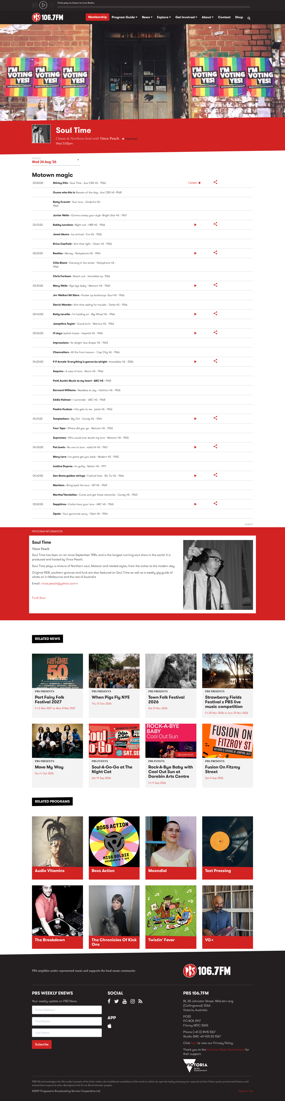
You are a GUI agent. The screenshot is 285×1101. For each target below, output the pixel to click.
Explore (163, 17)
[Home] (49, 17)
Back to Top (246, 1091)
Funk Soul (131, 139)
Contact (224, 17)
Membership (97, 17)
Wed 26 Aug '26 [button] (44, 162)
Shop (239, 17)
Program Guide (124, 17)
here (194, 1043)
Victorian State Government (225, 1049)
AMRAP (249, 524)
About (207, 17)
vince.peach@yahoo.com (59, 583)
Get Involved (185, 17)
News (146, 17)
